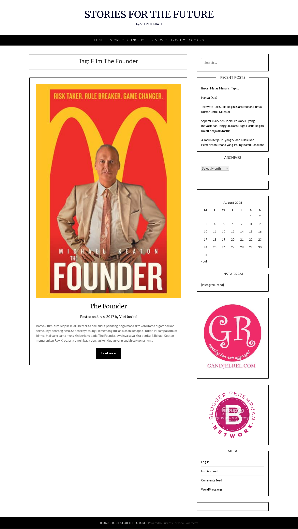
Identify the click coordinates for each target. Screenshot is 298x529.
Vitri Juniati (128, 316)
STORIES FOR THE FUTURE (149, 14)
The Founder (108, 306)
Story (115, 40)
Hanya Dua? (209, 97)
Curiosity (135, 40)
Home (98, 40)
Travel (176, 40)
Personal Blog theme (185, 523)
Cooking (196, 40)
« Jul (204, 261)
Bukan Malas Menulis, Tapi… (220, 88)
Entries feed (209, 471)
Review (157, 40)
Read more (108, 353)
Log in (205, 462)
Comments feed (211, 480)
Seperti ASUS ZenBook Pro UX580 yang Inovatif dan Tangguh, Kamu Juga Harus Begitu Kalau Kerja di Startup (232, 126)
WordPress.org (211, 489)
